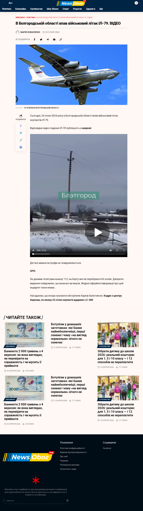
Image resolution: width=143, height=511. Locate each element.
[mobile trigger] (5, 3)
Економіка (10, 346)
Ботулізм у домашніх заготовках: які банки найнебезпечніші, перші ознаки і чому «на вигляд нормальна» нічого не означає (69, 333)
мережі (86, 128)
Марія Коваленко (30, 32)
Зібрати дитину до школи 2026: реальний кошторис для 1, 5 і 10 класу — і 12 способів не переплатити (116, 356)
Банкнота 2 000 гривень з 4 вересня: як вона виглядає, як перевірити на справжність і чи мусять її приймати (23, 358)
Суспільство (104, 346)
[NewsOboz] (71, 3)
